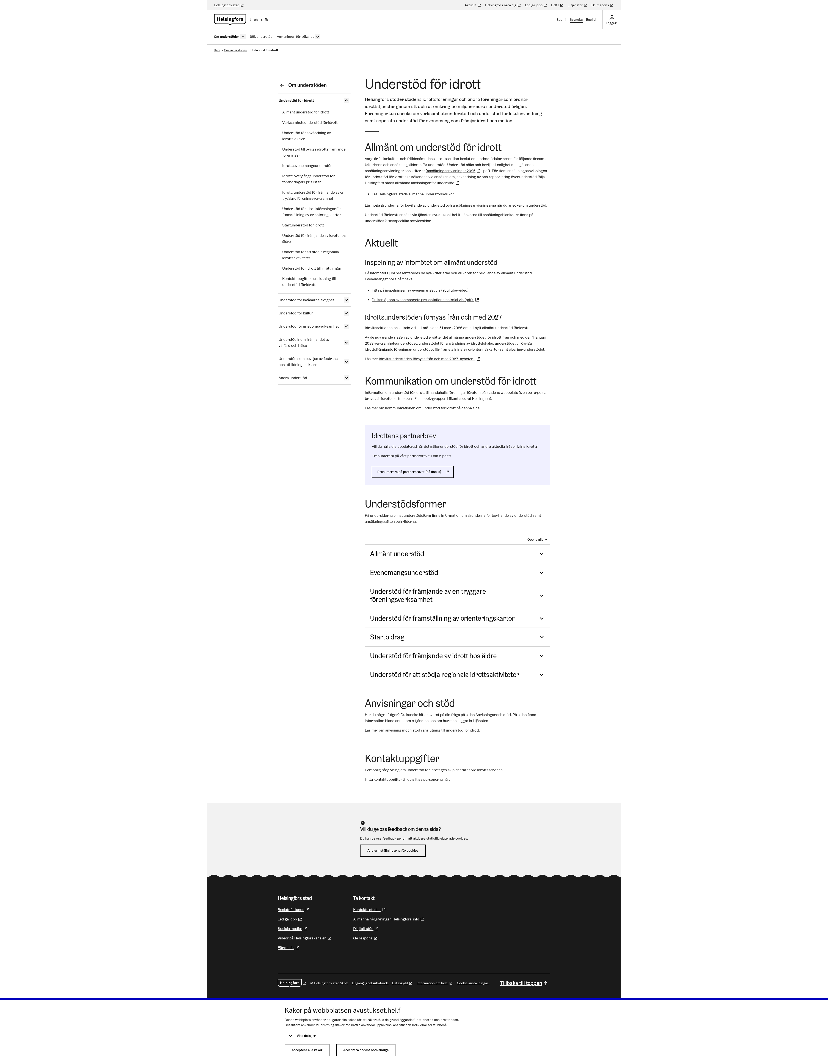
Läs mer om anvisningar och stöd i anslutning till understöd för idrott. (422, 730)
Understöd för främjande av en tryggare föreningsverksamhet (428, 595)
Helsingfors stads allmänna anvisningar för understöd (412, 182)
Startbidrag (387, 637)
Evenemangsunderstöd (404, 572)
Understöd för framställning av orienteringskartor (442, 618)
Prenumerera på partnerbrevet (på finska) (415, 471)
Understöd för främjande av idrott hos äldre (433, 655)
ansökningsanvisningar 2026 (454, 170)
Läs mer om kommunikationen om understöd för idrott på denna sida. (423, 407)
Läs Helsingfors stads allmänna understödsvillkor (413, 194)
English (591, 19)
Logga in (612, 23)
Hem (217, 50)
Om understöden (235, 50)
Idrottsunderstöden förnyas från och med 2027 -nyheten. (430, 358)
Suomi (561, 19)
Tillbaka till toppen (521, 983)
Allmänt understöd (397, 553)
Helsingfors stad (229, 5)
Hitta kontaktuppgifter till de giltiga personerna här (407, 779)
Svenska (576, 19)
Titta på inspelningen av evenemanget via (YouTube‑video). (421, 290)
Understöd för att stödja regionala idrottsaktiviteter (444, 674)
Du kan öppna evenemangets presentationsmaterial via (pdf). (426, 299)
